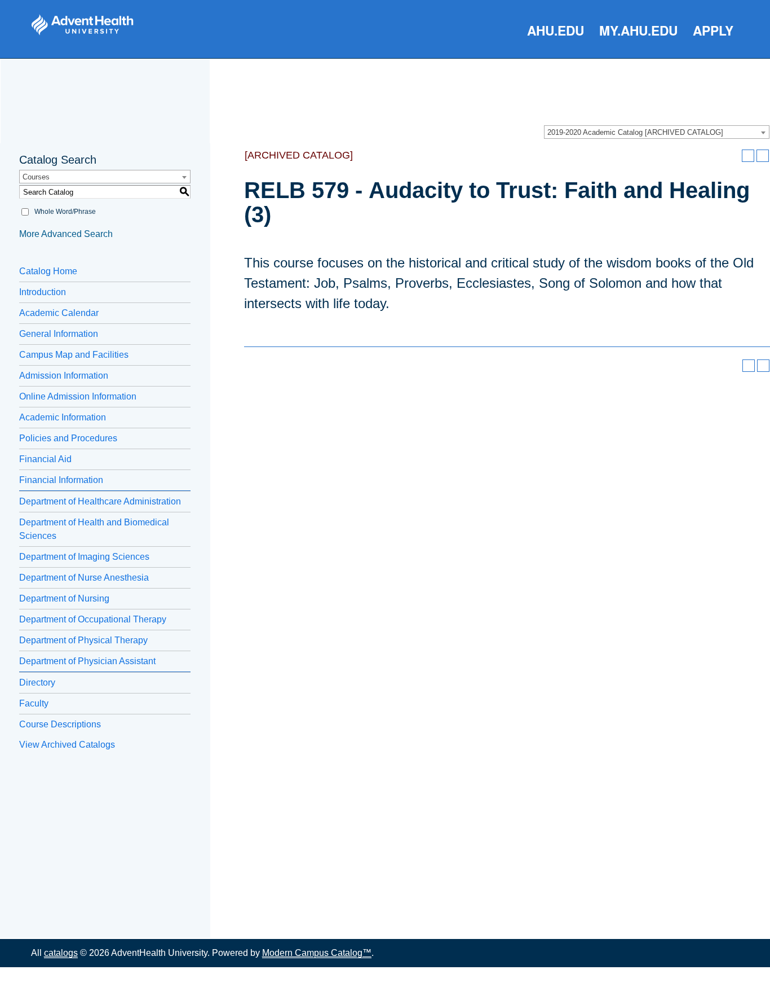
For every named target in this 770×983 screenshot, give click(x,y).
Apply (713, 30)
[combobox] (656, 132)
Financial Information (61, 480)
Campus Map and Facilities (74, 354)
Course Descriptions (60, 724)
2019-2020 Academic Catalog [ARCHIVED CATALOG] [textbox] (635, 132)
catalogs (61, 953)
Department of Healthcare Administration (100, 501)
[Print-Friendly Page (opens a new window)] (748, 156)
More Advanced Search (66, 234)
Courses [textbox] (36, 177)
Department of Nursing (64, 598)
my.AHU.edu (638, 30)
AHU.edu (555, 30)
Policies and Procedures (68, 438)
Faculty (33, 703)
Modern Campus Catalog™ (316, 953)
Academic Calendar (59, 313)
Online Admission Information (77, 396)
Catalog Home (48, 271)
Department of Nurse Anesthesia (84, 577)
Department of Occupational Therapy (92, 619)
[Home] (82, 25)
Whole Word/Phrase (65, 212)
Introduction (42, 292)
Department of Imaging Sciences (84, 556)
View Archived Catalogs (67, 744)
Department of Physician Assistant (87, 661)
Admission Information (63, 375)
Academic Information (62, 417)
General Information (58, 334)
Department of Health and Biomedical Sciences (94, 529)
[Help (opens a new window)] (762, 156)
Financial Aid (45, 459)
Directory (37, 682)
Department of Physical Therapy (83, 640)
